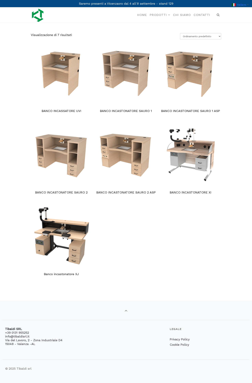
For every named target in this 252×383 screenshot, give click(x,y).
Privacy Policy (180, 339)
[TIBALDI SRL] (38, 15)
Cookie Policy (179, 344)
